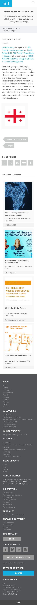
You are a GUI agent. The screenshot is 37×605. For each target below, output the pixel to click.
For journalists (8, 504)
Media (5, 472)
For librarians (8, 493)
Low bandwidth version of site (13, 515)
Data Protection (8, 522)
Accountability (8, 392)
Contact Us (7, 407)
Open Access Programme (16, 139)
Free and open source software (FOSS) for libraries (17, 446)
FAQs (5, 404)
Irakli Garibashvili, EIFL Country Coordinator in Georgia (18, 53)
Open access (7, 454)
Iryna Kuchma (7, 47)
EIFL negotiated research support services (17, 419)
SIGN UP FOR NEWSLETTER (18, 557)
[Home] (6, 3)
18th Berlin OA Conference (15, 308)
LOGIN (11, 539)
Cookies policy (8, 525)
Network (6, 397)
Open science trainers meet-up (18, 355)
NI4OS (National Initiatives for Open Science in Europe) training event (18, 59)
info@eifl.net (12, 594)
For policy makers (9, 500)
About (5, 385)
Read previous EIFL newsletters (14, 563)
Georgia (9, 145)
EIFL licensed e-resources (12, 417)
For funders (7, 502)
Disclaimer (7, 530)
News (5, 464)
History (5, 388)
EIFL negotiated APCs (10, 422)
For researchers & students (12, 495)
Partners (6, 402)
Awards (5, 395)
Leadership (7, 390)
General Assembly (9, 424)
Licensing (6, 452)
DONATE (18, 573)
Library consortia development (14, 449)
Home (5, 28)
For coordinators (9, 507)
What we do (7, 415)
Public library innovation (11, 456)
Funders (6, 400)
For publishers (8, 497)
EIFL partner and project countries (15, 434)
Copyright (6, 442)
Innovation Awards (9, 427)
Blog (4, 467)
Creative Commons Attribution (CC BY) (15, 483)
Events (11, 28)
